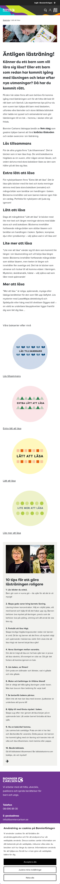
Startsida (6, 20)
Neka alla (30, 877)
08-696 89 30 (10, 809)
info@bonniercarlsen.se (15, 819)
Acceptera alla (30, 861)
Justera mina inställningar (30, 869)
